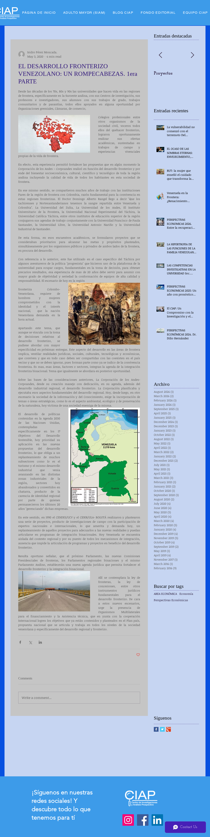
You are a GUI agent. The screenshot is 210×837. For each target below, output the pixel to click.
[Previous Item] (160, 55)
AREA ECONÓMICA (165, 594)
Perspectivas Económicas (171, 600)
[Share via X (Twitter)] (30, 642)
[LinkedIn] (157, 820)
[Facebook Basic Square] (156, 729)
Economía (186, 594)
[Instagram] (128, 820)
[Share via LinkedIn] (40, 642)
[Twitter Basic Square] (162, 729)
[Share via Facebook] (20, 642)
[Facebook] (142, 820)
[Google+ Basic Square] (168, 729)
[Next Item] (192, 55)
